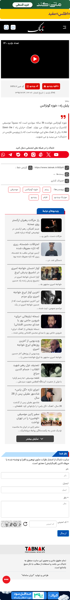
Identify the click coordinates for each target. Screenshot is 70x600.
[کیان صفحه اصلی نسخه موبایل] (35, 595)
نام (67, 469)
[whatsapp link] (3, 154)
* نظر (66, 498)
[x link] (48, 154)
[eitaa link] (40, 154)
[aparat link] (63, 154)
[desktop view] (13, 27)
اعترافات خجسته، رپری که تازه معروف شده (26, 246)
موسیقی (14, 189)
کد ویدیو (34, 86)
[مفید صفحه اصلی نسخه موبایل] (35, 14)
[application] (35, 59)
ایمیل (65, 483)
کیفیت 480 (46, 102)
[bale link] (18, 154)
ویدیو (34, 197)
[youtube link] (56, 154)
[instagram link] (33, 154)
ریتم (47, 189)
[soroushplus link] (25, 154)
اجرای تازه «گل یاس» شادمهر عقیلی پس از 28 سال (25, 394)
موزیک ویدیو (60, 197)
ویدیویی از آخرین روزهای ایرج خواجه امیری (28, 345)
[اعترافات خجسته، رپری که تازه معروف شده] (51, 249)
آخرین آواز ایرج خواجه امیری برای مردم (26, 295)
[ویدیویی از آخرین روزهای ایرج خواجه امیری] (51, 346)
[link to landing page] (36, 27)
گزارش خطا (22, 168)
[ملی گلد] (35, 4)
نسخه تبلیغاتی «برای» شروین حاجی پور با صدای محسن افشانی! (26, 321)
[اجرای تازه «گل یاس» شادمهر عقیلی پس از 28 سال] (51, 395)
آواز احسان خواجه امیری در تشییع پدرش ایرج (25, 271)
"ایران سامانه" (28, 575)
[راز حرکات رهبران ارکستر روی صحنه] (51, 225)
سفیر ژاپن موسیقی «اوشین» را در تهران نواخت (28, 418)
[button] (35, 59)
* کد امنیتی (63, 522)
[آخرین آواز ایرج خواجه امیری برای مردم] (51, 297)
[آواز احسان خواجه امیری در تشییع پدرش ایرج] (51, 273)
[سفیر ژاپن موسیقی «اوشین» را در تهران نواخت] (51, 419)
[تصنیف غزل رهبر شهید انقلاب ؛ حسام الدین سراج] (51, 370)
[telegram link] (10, 154)
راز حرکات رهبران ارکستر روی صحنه (25, 222)
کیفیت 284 (46, 108)
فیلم (45, 197)
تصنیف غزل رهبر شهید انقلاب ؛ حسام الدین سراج (26, 370)
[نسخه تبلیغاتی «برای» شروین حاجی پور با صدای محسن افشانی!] (51, 321)
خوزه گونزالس (31, 189)
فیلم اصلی (46, 96)
